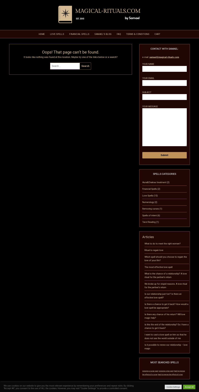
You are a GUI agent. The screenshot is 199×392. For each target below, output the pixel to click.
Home (42, 34)
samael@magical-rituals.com (164, 57)
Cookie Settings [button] (173, 387)
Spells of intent (149, 215)
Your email (148, 78)
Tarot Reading (149, 222)
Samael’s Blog (103, 34)
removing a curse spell (150, 371)
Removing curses (150, 208)
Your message (150, 106)
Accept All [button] (189, 387)
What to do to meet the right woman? (163, 243)
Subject (146, 92)
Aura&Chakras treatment (154, 182)
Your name (148, 64)
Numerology (148, 202)
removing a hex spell (166, 371)
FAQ (119, 34)
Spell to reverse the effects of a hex (170, 375)
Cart (157, 34)
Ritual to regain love (154, 250)
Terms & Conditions (137, 34)
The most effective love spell (158, 267)
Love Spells (57, 34)
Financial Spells (79, 34)
